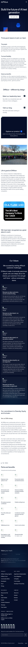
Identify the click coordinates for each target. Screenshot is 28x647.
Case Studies (4, 597)
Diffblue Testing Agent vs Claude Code (7, 614)
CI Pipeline (16, 579)
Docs (2, 583)
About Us (16, 593)
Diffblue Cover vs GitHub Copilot (6, 618)
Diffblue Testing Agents (6, 574)
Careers (16, 595)
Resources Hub (4, 593)
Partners (16, 597)
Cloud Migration (17, 576)
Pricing (2, 586)
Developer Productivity (19, 583)
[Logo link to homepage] (4, 2)
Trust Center (4, 607)
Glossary (3, 605)
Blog (2, 595)
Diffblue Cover (4, 576)
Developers (3, 581)
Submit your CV (4, 560)
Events (2, 600)
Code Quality (17, 581)
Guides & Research (5, 602)
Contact (16, 600)
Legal (26, 643)
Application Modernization (20, 574)
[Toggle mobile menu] (26, 2)
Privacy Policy (20, 643)
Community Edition (5, 579)
